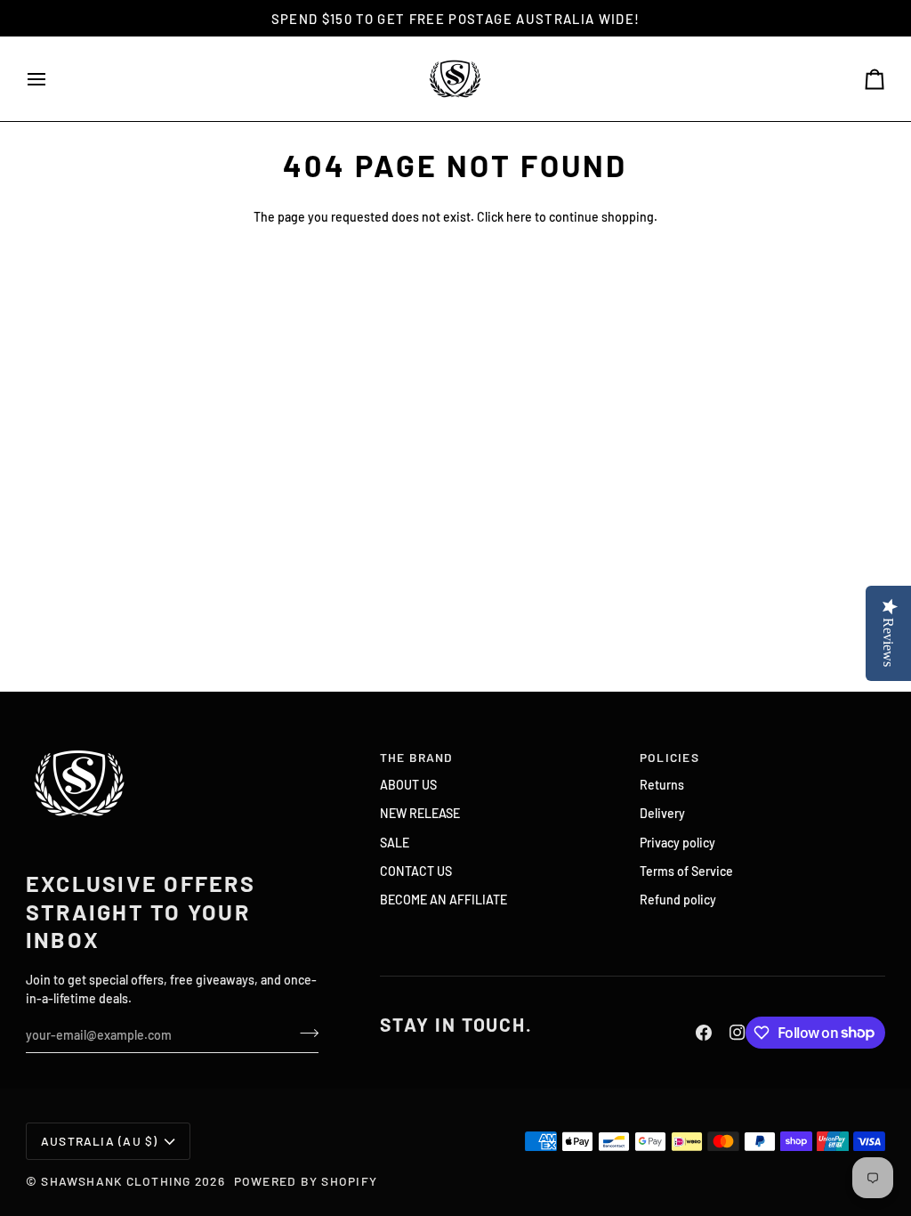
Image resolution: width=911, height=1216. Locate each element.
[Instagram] (738, 1033)
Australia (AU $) (99, 1140)
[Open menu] (52, 78)
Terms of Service (686, 871)
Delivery (662, 813)
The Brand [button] (417, 757)
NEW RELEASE (420, 813)
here (519, 216)
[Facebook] (704, 1033)
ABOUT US (408, 784)
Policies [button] (669, 757)
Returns (662, 784)
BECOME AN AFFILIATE (443, 899)
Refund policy (678, 899)
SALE (394, 842)
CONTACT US (416, 871)
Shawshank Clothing (118, 1180)
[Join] (303, 1032)
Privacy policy (677, 842)
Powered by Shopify (305, 1180)
